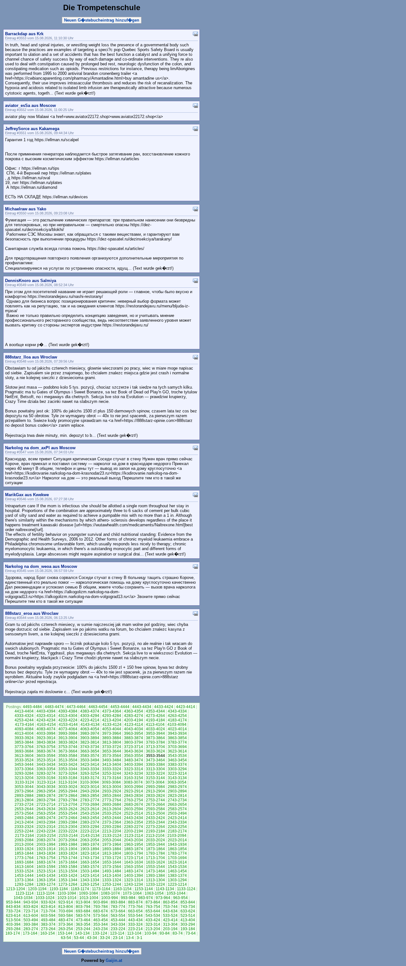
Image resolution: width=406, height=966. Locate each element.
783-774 (118, 906)
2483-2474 (46, 818)
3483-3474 (133, 760)
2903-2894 (177, 791)
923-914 (65, 902)
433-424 (153, 920)
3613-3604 (24, 755)
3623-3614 (177, 751)
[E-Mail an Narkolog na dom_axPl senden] (195, 447)
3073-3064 (155, 782)
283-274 (30, 929)
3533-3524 (24, 760)
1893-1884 (111, 849)
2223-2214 (89, 831)
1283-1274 (46, 884)
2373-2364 (111, 822)
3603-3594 (46, 755)
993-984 (128, 898)
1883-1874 (133, 849)
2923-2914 (133, 791)
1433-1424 (67, 875)
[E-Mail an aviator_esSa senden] (195, 105)
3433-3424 (67, 764)
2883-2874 (46, 795)
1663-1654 (89, 862)
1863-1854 (177, 849)
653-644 (153, 911)
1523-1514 (46, 871)
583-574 (83, 915)
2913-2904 (155, 791)
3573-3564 (111, 755)
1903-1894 (89, 849)
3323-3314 (133, 769)
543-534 (153, 915)
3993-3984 (67, 733)
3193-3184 (67, 778)
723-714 (30, 911)
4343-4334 (177, 711)
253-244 (83, 929)
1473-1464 (155, 871)
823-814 (48, 906)
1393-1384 (155, 875)
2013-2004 (24, 844)
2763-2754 (133, 800)
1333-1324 (111, 880)
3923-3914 (46, 738)
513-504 (13, 920)
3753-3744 (67, 747)
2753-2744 (155, 800)
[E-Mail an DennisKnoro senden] (195, 280)
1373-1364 (24, 880)
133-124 (100, 933)
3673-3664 (67, 751)
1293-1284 (24, 884)
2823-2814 (177, 795)
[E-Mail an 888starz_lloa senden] (195, 356)
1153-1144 (143, 889)
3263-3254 (89, 773)
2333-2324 (24, 827)
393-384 (30, 924)
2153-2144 (68, 835)
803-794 (83, 906)
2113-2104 (155, 835)
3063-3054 (177, 782)
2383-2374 (89, 822)
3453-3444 (24, 764)
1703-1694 (177, 858)
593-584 (65, 915)
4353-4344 (155, 711)
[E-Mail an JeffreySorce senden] (195, 128)
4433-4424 (163, 707)
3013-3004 (111, 787)
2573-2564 (24, 813)
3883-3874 (133, 738)
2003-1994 (46, 844)
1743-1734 (89, 858)
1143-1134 (165, 889)
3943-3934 (177, 733)
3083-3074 (133, 782)
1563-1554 (133, 866)
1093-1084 (88, 893)
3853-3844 (24, 742)
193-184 (187, 929)
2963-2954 (46, 791)
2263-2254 (177, 827)
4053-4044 (111, 729)
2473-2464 (67, 818)
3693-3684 (24, 751)
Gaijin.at (114, 960)
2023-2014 (177, 840)
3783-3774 (177, 742)
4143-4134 (90, 724)
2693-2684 (111, 804)
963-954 (180, 898)
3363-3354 (46, 769)
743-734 (187, 906)
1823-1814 (89, 853)
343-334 (118, 924)
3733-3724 (111, 747)
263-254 (65, 929)
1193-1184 (58, 889)
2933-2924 (111, 791)
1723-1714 (133, 858)
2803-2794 (46, 800)
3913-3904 (67, 738)
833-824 (30, 906)
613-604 (30, 915)
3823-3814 (89, 742)
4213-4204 (111, 720)
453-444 (118, 920)
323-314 (153, 924)
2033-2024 (155, 840)
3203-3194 (46, 778)
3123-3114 (46, 782)
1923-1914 (46, 849)
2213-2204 (111, 831)
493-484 (48, 920)
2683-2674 (133, 804)
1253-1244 (111, 884)
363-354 (83, 924)
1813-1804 (111, 853)
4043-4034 (133, 729)
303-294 (187, 924)
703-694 (65, 911)
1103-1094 (66, 893)
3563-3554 (133, 755)
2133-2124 (111, 835)
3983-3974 (89, 733)
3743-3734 (89, 747)
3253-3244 (111, 773)
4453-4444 (119, 707)
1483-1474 (133, 871)
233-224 (118, 929)
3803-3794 (133, 742)
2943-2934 (89, 791)
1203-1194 (37, 889)
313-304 (170, 924)
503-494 (30, 920)
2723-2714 (46, 804)
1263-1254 (89, 884)
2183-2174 (177, 831)
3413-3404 (111, 764)
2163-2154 (46, 835)
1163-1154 (122, 889)
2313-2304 (67, 827)
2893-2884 (24, 795)
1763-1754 (46, 858)
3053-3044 (24, 787)
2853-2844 (111, 795)
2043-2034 (133, 840)
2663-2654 (177, 804)
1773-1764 (24, 858)
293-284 (13, 929)
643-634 (170, 911)
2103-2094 (177, 835)
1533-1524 (24, 871)
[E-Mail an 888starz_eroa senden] (195, 613)
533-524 (170, 915)
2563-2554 (46, 813)
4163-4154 (46, 724)
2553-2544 (67, 813)
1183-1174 (80, 889)
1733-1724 (111, 858)
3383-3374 (177, 764)
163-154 (47, 933)
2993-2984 (155, 787)
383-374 (48, 924)
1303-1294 (177, 880)
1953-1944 (155, 844)
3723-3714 (133, 747)
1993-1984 (67, 844)
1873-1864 (155, 849)
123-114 (117, 933)
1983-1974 (89, 844)
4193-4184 (155, 720)
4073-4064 (67, 729)
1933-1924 (24, 849)
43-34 (92, 938)
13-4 (130, 938)
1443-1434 (46, 875)
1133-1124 (186, 889)
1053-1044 (176, 893)
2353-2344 (155, 822)
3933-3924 (24, 738)
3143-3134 (177, 778)
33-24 (105, 938)
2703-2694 (89, 804)
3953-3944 (155, 733)
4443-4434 (141, 707)
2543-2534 (89, 813)
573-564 (100, 915)
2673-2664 (155, 804)
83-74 (178, 933)
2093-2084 (24, 840)
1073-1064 (132, 893)
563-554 (118, 915)
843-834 (13, 906)
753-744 (170, 906)
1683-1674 (46, 862)
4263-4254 (177, 715)
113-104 (134, 933)
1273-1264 (67, 884)
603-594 (48, 915)
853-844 (187, 902)
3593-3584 (67, 755)
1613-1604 (24, 866)
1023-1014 (66, 898)
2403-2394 (46, 822)
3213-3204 (24, 778)
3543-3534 (177, 755)
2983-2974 (177, 787)
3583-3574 (89, 755)
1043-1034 (23, 898)
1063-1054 (154, 893)
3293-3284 (24, 773)
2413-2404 (24, 822)
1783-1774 (177, 853)
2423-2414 (177, 818)
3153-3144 (155, 778)
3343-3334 (89, 769)
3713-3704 (155, 747)
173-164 (30, 933)
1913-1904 (67, 849)
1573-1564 (111, 866)
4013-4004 (24, 733)
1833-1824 (67, 853)
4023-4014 (177, 729)
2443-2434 (133, 818)
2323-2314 (46, 827)
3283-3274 (46, 773)
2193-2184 (155, 831)
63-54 (66, 938)
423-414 (170, 920)
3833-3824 (67, 742)
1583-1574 (89, 866)
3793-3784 (155, 742)
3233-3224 (155, 773)
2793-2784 (67, 800)
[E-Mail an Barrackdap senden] (195, 33)
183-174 (12, 933)
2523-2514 (133, 813)
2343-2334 (177, 822)
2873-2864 (67, 795)
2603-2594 (133, 809)
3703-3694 (177, 747)
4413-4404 (24, 711)
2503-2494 (177, 813)
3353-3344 (67, 769)
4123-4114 (133, 724)
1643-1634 (133, 862)
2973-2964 (24, 791)
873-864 (153, 902)
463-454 (100, 920)
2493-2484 (24, 818)
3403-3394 (133, 764)
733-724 (13, 911)
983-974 (145, 898)
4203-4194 (133, 720)
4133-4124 (111, 724)
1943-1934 (177, 844)
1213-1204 (15, 889)
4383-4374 (89, 711)
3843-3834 (46, 742)
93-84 (165, 933)
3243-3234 (133, 773)
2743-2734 (177, 800)
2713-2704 (67, 804)
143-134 (82, 933)
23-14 (118, 938)
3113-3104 (67, 782)
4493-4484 (32, 707)
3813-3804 (111, 742)
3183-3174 (89, 778)
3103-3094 (89, 782)
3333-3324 (111, 769)
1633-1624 (155, 862)
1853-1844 (24, 853)
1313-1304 (155, 880)
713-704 (48, 911)
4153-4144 (68, 724)
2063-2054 (89, 840)
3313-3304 (155, 769)
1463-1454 (177, 871)
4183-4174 (177, 720)
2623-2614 (89, 809)
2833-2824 (155, 795)
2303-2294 (89, 827)
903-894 (100, 902)
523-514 (187, 915)
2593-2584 (155, 809)
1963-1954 (133, 844)
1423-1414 (89, 875)
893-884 (118, 902)
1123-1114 (25, 893)
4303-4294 (89, 715)
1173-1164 (101, 889)
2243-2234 (46, 831)
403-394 (13, 924)
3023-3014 (89, 787)
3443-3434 (46, 764)
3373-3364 (24, 769)
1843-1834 (46, 853)
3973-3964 (111, 733)
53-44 (79, 938)
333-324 (135, 924)
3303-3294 (177, 769)
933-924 (48, 902)
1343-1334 (89, 880)
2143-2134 (90, 835)
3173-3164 (111, 778)
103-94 (150, 933)
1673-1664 (67, 862)
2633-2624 (67, 809)
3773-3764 (24, 747)
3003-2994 (133, 787)
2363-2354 (133, 822)
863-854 (170, 902)
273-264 (48, 929)
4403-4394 (46, 711)
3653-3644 (111, 751)
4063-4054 (89, 729)
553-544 (135, 915)
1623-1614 (177, 862)
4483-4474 (54, 707)
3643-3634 (133, 751)
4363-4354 (133, 711)
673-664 (118, 911)
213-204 (153, 929)
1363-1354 (46, 880)
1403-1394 (133, 875)
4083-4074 (46, 729)
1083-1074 (110, 893)
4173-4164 (24, 724)
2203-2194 (133, 831)
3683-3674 (46, 751)
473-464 (83, 920)
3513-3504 (67, 760)
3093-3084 (111, 782)
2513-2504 (155, 813)
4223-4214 (89, 720)
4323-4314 (46, 715)
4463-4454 (98, 707)
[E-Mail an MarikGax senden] (195, 494)
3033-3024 (67, 787)
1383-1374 (177, 875)
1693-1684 (24, 862)
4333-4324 (24, 715)
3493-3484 (111, 760)
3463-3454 (177, 760)
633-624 (187, 911)
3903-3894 (89, 738)
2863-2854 (89, 795)
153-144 (65, 933)
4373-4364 (111, 711)
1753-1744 (67, 858)
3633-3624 (155, 751)
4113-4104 (155, 724)
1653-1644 (111, 862)
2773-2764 (111, 800)
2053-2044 (111, 840)
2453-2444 (111, 818)
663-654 (135, 911)
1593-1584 (67, 866)
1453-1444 (24, 875)
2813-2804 (24, 800)
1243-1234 (133, 884)
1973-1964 (111, 844)
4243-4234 (46, 720)
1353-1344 (67, 880)
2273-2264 (155, 827)
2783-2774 (89, 800)
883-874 (135, 902)
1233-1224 (155, 884)
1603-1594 (46, 866)
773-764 (135, 906)
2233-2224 (67, 831)
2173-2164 (24, 835)
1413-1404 (111, 875)
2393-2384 (67, 822)
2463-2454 (89, 818)
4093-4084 (24, 729)
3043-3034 (46, 787)
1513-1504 (67, 871)
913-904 (83, 902)
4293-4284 (111, 715)
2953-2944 (67, 791)
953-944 (13, 902)
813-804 (65, 906)
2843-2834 (133, 795)
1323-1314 (133, 880)
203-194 (170, 929)
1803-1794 (133, 853)
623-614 (13, 915)
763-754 (153, 906)
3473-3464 (155, 760)
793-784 (100, 906)
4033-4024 (155, 729)
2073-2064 (67, 840)
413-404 (187, 920)
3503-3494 (89, 760)
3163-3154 (133, 778)
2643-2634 (46, 809)
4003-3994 (46, 733)
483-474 (65, 920)
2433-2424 (155, 818)
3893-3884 (111, 738)
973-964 (163, 898)
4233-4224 (67, 720)
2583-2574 (177, 809)
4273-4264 (155, 715)
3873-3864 (155, 738)
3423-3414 (89, 764)
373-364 (65, 924)
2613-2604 (111, 809)
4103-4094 (177, 724)
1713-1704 (155, 858)
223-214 (135, 929)
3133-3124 (24, 782)
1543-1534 (177, 866)
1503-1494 (89, 871)
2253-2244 (24, 831)
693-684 (83, 911)
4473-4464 (76, 707)
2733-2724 (24, 804)
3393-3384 (155, 764)
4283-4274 (133, 715)
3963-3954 (133, 733)
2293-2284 (111, 827)
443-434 (135, 920)
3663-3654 (89, 751)
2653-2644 (24, 809)
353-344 (100, 924)
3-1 (139, 938)
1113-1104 (45, 893)
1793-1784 (155, 853)
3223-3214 (177, 773)
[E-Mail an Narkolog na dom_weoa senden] (195, 566)
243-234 (100, 929)
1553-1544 (155, 866)
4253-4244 (24, 720)
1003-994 (109, 898)
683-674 (100, 911)
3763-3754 (46, 747)
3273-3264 (67, 773)
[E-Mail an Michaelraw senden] (195, 208)
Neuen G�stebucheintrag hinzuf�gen (101, 20)
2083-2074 (46, 840)
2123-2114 (133, 835)
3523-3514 (46, 760)
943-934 (30, 902)
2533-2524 (111, 813)
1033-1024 (45, 898)
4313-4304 (67, 715)
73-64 (191, 933)
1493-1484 (111, 871)
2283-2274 (133, 827)
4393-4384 (67, 711)
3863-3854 (177, 738)
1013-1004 (88, 898)
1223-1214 (177, 884)
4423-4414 (185, 707)
